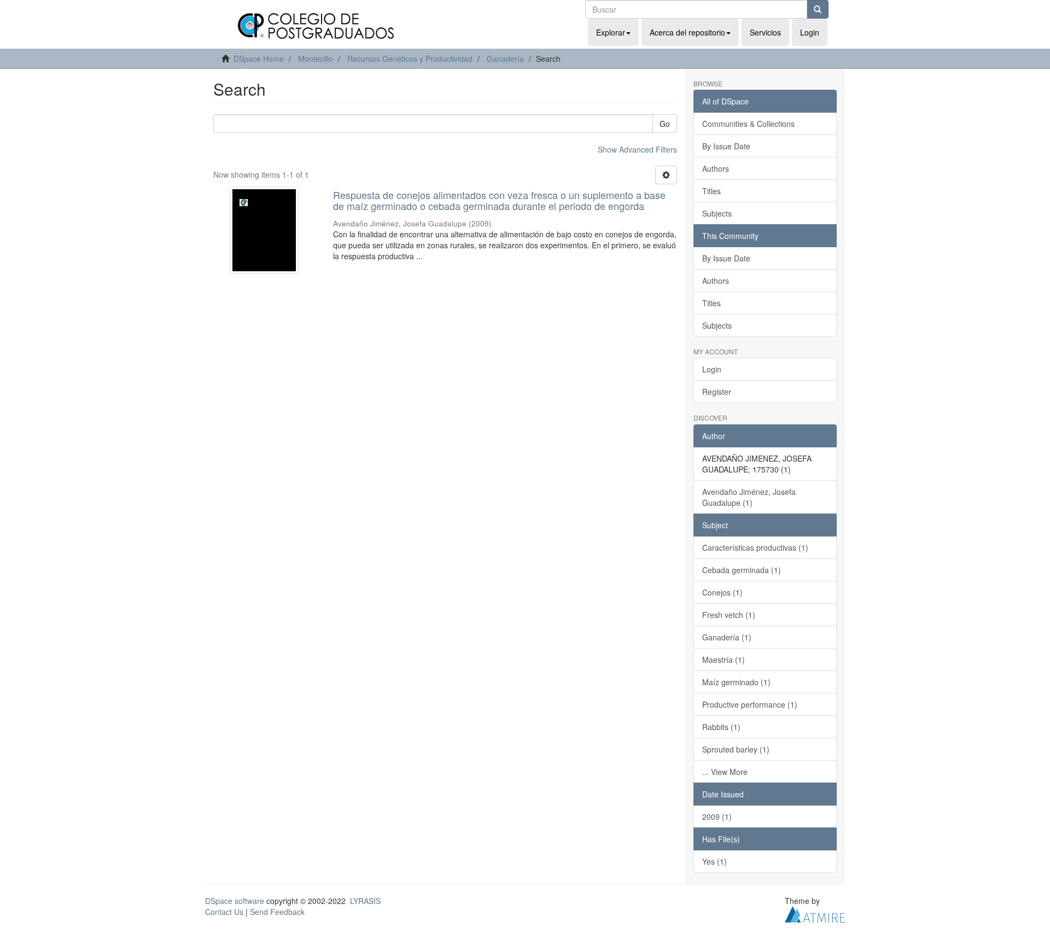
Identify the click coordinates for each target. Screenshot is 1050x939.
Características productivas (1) (755, 547)
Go (665, 123)
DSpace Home (259, 58)
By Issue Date (726, 146)
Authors (715, 168)
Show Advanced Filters (637, 149)
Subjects (717, 213)
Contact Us (224, 911)
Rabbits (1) (721, 726)
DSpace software (234, 900)
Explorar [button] (610, 32)
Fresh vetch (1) (728, 614)
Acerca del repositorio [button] (687, 32)
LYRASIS (365, 900)
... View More (725, 771)
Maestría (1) (723, 659)
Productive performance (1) (749, 704)
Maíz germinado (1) (736, 681)
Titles (711, 190)
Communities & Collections (748, 123)
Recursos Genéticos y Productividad (409, 58)
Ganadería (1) (726, 637)
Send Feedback (277, 911)
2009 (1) (717, 816)
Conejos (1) (722, 592)
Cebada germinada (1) (741, 569)
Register (716, 391)
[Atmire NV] (815, 912)
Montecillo (315, 58)
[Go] (818, 9)
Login (711, 369)
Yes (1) (714, 861)
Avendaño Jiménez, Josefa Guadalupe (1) (749, 497)
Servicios (765, 32)
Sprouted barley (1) (735, 749)
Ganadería (505, 58)
